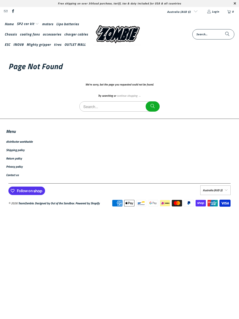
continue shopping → (129, 95)
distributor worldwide (19, 141)
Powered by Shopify (87, 203)
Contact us (12, 175)
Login (215, 11)
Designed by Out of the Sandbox (54, 203)
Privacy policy (14, 166)
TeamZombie (26, 203)
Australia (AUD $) (179, 12)
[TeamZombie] (117, 34)
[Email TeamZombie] (5, 11)
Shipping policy (15, 150)
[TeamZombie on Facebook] (12, 11)
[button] (28, 24)
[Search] (227, 34)
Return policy (14, 158)
